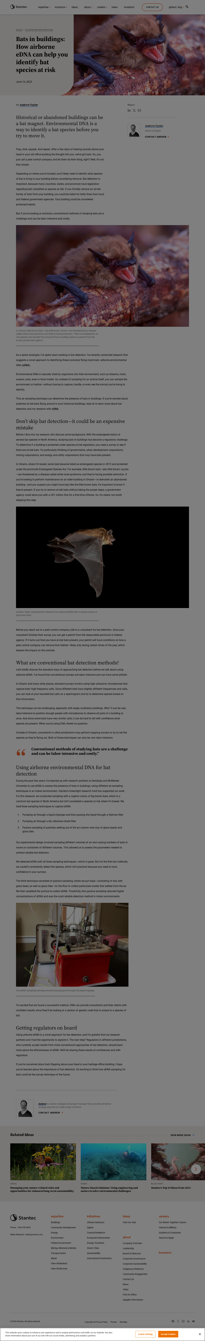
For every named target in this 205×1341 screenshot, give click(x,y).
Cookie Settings (145, 1334)
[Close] (199, 1334)
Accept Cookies (168, 1334)
